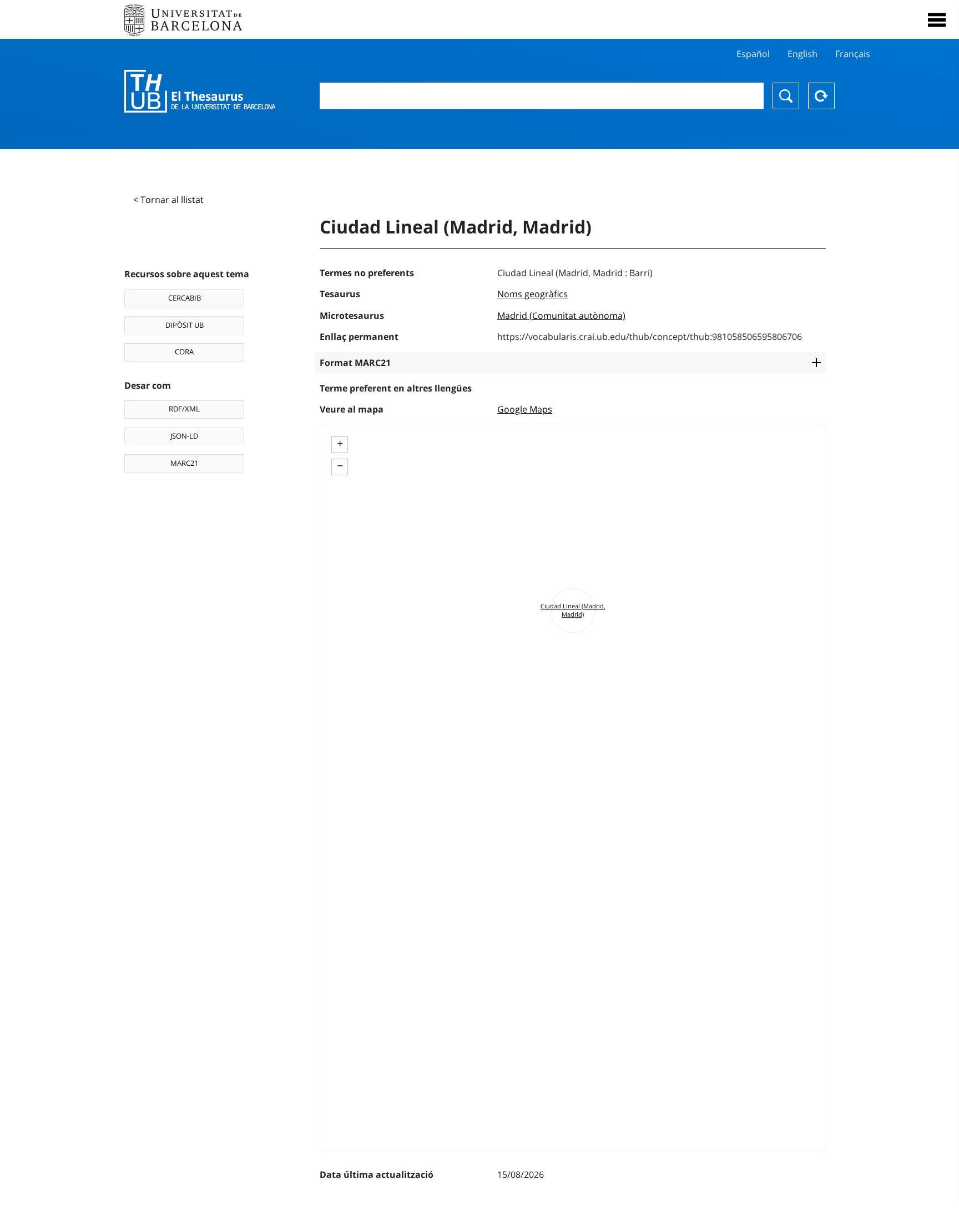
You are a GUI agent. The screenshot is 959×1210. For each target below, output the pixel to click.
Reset (821, 96)
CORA (184, 352)
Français (852, 54)
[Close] (936, 20)
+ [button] (340, 443)
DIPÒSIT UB (184, 325)
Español (753, 54)
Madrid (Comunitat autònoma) (561, 315)
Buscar (786, 96)
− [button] (340, 466)
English (802, 54)
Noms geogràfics (532, 294)
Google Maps (524, 409)
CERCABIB (184, 298)
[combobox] (542, 96)
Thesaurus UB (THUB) (199, 91)
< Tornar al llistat (168, 200)
